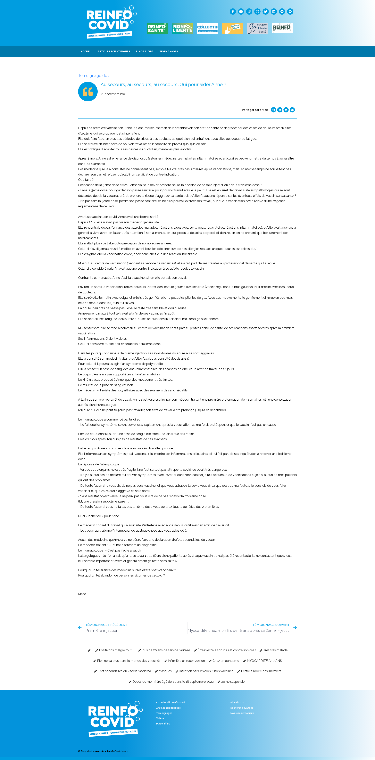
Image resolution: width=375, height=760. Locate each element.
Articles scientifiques (168, 708)
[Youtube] (241, 11)
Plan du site (237, 702)
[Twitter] (265, 11)
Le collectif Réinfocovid (170, 702)
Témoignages (164, 713)
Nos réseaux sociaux (242, 713)
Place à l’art (163, 723)
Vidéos (160, 718)
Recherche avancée (242, 708)
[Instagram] (257, 11)
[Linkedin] (274, 11)
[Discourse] (290, 11)
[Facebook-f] (233, 11)
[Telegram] (282, 11)
